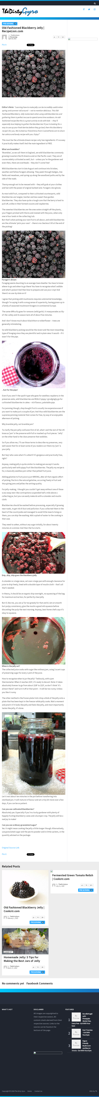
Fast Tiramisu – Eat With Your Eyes (87, 1032)
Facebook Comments (39, 983)
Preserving (8, 23)
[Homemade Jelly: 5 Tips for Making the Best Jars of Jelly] (25, 941)
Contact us (38, 1091)
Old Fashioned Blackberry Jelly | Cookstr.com (24, 909)
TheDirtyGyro (15, 35)
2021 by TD (93, 1091)
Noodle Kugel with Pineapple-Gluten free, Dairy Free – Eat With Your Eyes (82, 1019)
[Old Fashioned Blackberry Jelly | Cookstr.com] (25, 887)
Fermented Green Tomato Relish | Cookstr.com (72, 877)
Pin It (4, 44)
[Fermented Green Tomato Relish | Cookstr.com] (51, 871)
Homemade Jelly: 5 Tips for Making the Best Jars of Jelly (22, 959)
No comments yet (13, 983)
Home (30, 1091)
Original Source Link (10, 847)
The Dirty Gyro (20, 1091)
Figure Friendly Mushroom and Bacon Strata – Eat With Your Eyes (81, 1046)
